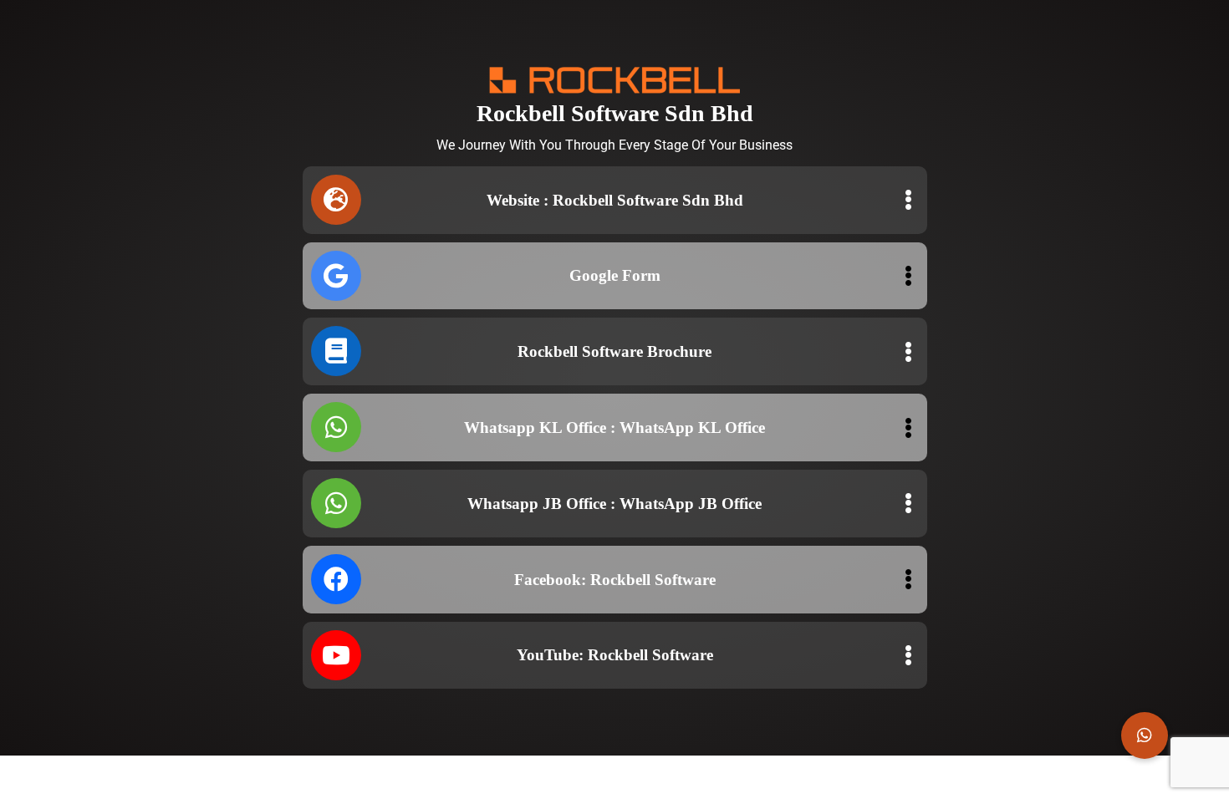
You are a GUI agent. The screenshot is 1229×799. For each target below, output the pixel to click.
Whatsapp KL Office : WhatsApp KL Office (614, 427)
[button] (1144, 735)
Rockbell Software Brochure (614, 351)
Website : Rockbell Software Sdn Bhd (615, 200)
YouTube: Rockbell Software (615, 655)
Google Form (614, 275)
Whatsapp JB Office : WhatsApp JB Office (614, 503)
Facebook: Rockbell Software (615, 579)
